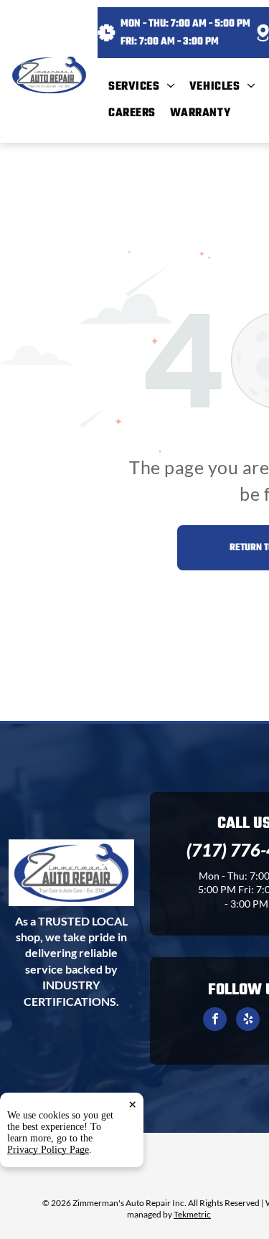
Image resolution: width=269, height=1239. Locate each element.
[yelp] (248, 1021)
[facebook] (215, 1021)
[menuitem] (148, 87)
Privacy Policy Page (48, 1149)
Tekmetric (192, 1214)
